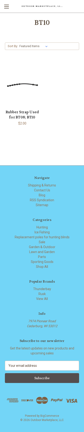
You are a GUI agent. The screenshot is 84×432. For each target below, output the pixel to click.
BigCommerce (49, 415)
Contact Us (42, 190)
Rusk (42, 294)
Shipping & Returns (42, 185)
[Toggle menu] (6, 6)
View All (42, 299)
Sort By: (13, 46)
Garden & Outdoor (42, 247)
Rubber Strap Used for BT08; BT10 (22, 115)
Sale (42, 242)
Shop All (42, 267)
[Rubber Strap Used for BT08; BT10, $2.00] (22, 84)
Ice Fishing (42, 232)
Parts (42, 257)
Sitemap (42, 205)
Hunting (42, 227)
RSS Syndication (42, 200)
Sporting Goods (42, 262)
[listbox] (34, 46)
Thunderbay (42, 289)
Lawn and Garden (42, 252)
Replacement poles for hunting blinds (42, 237)
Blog (42, 195)
